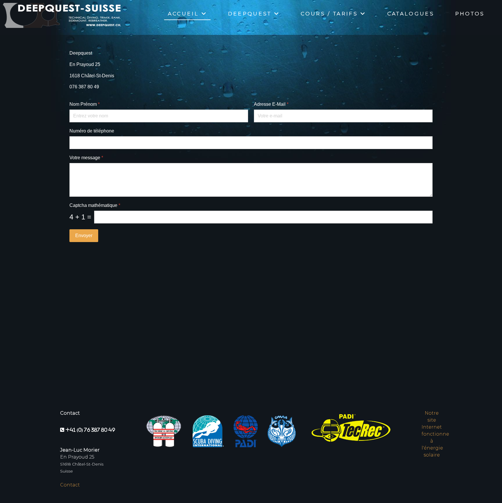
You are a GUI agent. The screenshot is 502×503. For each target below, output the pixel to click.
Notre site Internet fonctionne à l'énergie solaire (435, 434)
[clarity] (60, 14)
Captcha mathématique (94, 205)
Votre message (86, 157)
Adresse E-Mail (271, 104)
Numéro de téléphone (91, 130)
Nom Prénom (84, 104)
